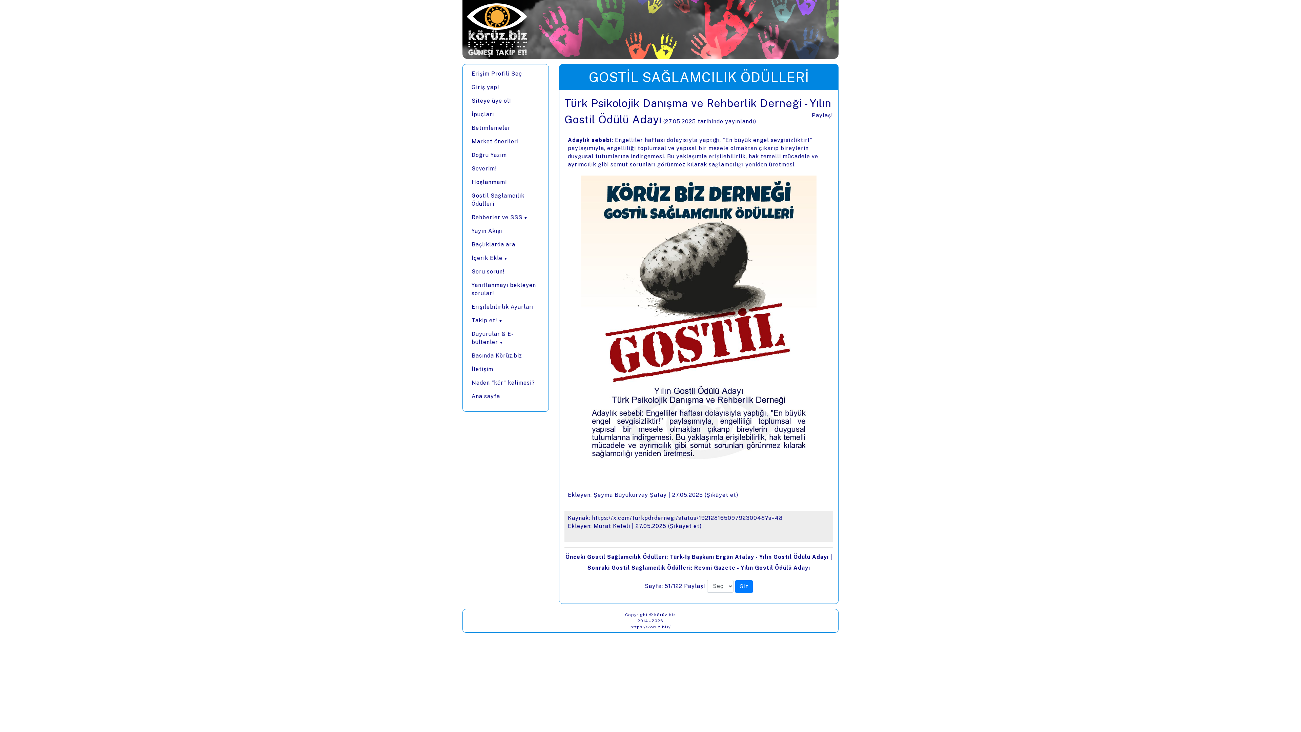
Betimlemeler (491, 128)
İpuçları (483, 114)
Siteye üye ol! (491, 101)
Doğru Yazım (489, 155)
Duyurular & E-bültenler (493, 338)
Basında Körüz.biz (497, 355)
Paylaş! (822, 115)
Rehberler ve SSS (497, 217)
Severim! (484, 168)
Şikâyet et (721, 495)
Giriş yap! (485, 87)
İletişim (482, 369)
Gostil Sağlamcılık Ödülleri (498, 199)
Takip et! (484, 320)
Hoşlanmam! (489, 182)
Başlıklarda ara (493, 244)
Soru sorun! (488, 271)
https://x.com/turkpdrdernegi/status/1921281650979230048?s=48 (687, 518)
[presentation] (698, 347)
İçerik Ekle (487, 258)
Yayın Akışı (487, 231)
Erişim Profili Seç (497, 73)
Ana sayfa (486, 396)
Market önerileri (495, 141)
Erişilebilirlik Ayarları (503, 307)
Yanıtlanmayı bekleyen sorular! (504, 289)
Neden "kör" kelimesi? (503, 383)
